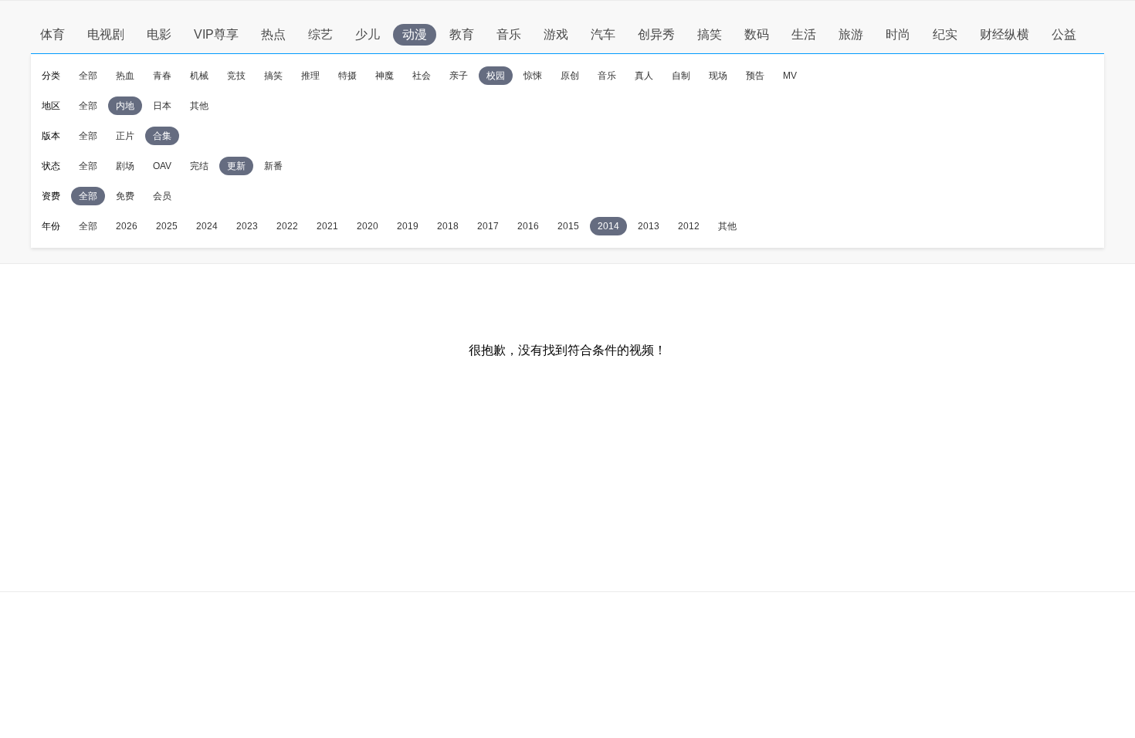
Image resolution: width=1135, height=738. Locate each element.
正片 (125, 135)
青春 (162, 75)
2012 (689, 226)
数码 (756, 34)
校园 (495, 75)
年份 (51, 226)
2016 (528, 226)
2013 (648, 226)
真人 (644, 75)
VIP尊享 (216, 34)
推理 (310, 75)
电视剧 (105, 34)
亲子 (458, 75)
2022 (287, 226)
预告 (755, 75)
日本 (162, 105)
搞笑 (709, 34)
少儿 (367, 34)
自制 (681, 75)
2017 (488, 226)
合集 (162, 135)
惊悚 (532, 75)
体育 (52, 34)
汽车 (603, 34)
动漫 (414, 34)
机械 (199, 75)
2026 (126, 226)
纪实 (945, 34)
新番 (273, 166)
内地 (125, 105)
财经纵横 (1004, 34)
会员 (162, 196)
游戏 (556, 34)
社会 (421, 75)
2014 (608, 226)
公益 (1064, 34)
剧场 (125, 166)
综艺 (320, 34)
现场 (718, 75)
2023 (247, 226)
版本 (51, 135)
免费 (125, 196)
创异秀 (656, 34)
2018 (448, 226)
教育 (461, 34)
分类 (51, 75)
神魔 (384, 75)
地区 (51, 105)
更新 (236, 166)
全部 (88, 75)
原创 (570, 75)
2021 (327, 226)
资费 (51, 196)
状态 (51, 166)
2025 (167, 226)
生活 (803, 34)
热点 (273, 34)
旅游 (851, 34)
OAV (162, 166)
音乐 (508, 34)
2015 (568, 226)
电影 (159, 34)
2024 (207, 226)
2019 (407, 226)
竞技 (236, 75)
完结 (199, 166)
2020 (367, 226)
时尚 (898, 34)
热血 (125, 75)
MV (790, 75)
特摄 (347, 75)
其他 (199, 105)
